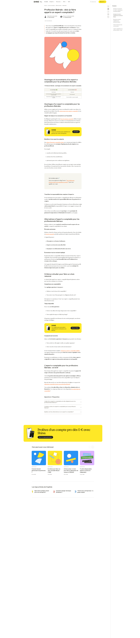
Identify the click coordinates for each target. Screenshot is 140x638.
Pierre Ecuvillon (51, 17)
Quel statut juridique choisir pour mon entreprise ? (42, 491)
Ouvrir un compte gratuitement (45, 437)
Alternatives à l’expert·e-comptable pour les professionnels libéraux (117, 21)
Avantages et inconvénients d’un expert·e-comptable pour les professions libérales (117, 10)
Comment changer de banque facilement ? (63, 491)
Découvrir (102, 1)
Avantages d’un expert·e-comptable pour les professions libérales (118, 15)
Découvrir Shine (75, 328)
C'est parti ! (76, 131)
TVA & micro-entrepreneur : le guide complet (85, 491)
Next (95, 462)
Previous (30, 462)
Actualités (46, 1)
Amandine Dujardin (68, 17)
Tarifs (69, 1)
